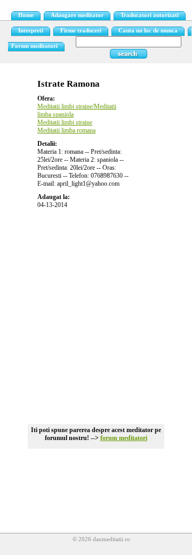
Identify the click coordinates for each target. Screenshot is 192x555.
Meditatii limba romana (66, 130)
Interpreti (30, 31)
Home (26, 15)
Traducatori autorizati (150, 15)
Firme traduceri (80, 31)
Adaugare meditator (77, 15)
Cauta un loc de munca (148, 31)
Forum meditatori (34, 46)
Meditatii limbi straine (64, 122)
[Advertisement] (96, 312)
